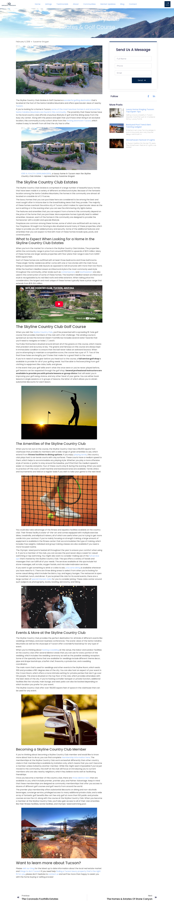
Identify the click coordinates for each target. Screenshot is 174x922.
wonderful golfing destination (77, 100)
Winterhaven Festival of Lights (140, 140)
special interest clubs (41, 579)
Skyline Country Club (43, 332)
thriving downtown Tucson (78, 120)
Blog (122, 4)
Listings (48, 4)
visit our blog (28, 868)
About (76, 4)
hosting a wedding (50, 650)
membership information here (76, 757)
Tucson (19, 106)
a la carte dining (73, 567)
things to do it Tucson (30, 871)
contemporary (68, 272)
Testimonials (62, 4)
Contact (133, 4)
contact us (53, 874)
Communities (89, 4)
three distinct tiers (80, 777)
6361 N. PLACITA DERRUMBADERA (36, 173)
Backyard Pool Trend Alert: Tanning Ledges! (138, 125)
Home (37, 4)
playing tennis (80, 454)
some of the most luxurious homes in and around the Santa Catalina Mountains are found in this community (58, 110)
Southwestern (86, 272)
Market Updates (108, 4)
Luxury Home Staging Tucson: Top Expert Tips (140, 110)
